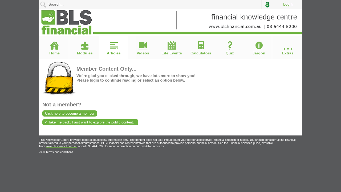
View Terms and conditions (56, 152)
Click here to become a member (69, 113)
